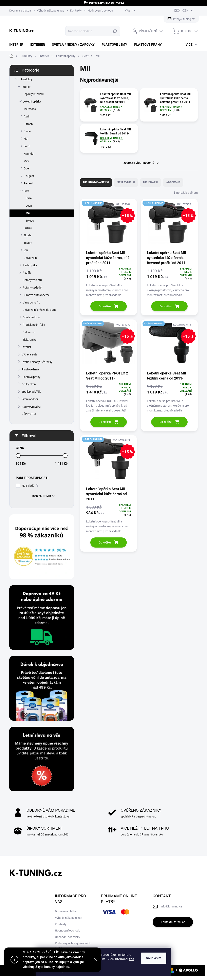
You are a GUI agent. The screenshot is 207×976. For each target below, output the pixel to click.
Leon (29, 205)
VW (26, 250)
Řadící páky (30, 265)
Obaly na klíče (31, 317)
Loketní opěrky (32, 101)
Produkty (26, 79)
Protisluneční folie (34, 324)
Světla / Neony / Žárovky (37, 362)
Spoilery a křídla (31, 391)
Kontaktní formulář (173, 922)
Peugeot (29, 176)
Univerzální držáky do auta (39, 309)
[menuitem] (17, 45)
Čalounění (29, 332)
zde (131, 959)
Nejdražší (150, 182)
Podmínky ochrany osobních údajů (73, 945)
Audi (26, 116)
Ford (27, 146)
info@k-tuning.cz (171, 906)
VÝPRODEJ (29, 414)
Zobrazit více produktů (139, 163)
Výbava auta (30, 354)
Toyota (28, 242)
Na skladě (30, 485)
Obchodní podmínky (67, 937)
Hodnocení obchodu (100, 10)
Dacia (27, 131)
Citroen (28, 124)
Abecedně (173, 182)
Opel (26, 168)
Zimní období (30, 399)
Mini (26, 161)
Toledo (30, 220)
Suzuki (28, 228)
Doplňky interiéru (33, 94)
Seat (26, 190)
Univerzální (30, 257)
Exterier (26, 347)
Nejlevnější (126, 182)
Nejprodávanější (96, 182)
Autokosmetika (31, 406)
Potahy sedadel (32, 287)
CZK (185, 11)
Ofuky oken (29, 384)
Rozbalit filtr (41, 495)
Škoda (28, 235)
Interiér (26, 86)
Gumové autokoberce (36, 295)
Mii (28, 213)
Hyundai (29, 153)
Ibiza (29, 198)
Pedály (27, 272)
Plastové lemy (30, 369)
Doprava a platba (20, 10)
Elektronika (30, 339)
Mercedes (30, 109)
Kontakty (76, 10)
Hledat (114, 31)
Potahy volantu (32, 280)
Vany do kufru (31, 302)
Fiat (26, 138)
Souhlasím (153, 958)
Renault (28, 183)
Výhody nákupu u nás (50, 10)
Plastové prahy (31, 377)
